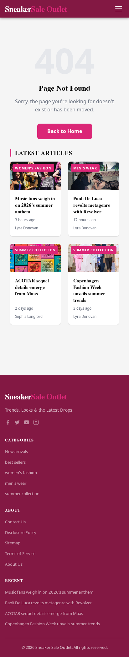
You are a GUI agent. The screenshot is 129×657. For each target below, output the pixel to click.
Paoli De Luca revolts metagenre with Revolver (91, 205)
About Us (14, 564)
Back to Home (64, 131)
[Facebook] (8, 423)
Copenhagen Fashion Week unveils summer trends (89, 290)
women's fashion (21, 472)
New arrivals (16, 451)
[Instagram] (36, 423)
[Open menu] (118, 8)
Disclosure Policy (20, 532)
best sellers (15, 462)
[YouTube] (26, 423)
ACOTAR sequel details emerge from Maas (32, 287)
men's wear (15, 483)
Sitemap (12, 543)
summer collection (22, 493)
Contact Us (15, 522)
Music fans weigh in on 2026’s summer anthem (35, 205)
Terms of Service (20, 553)
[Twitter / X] (17, 423)
